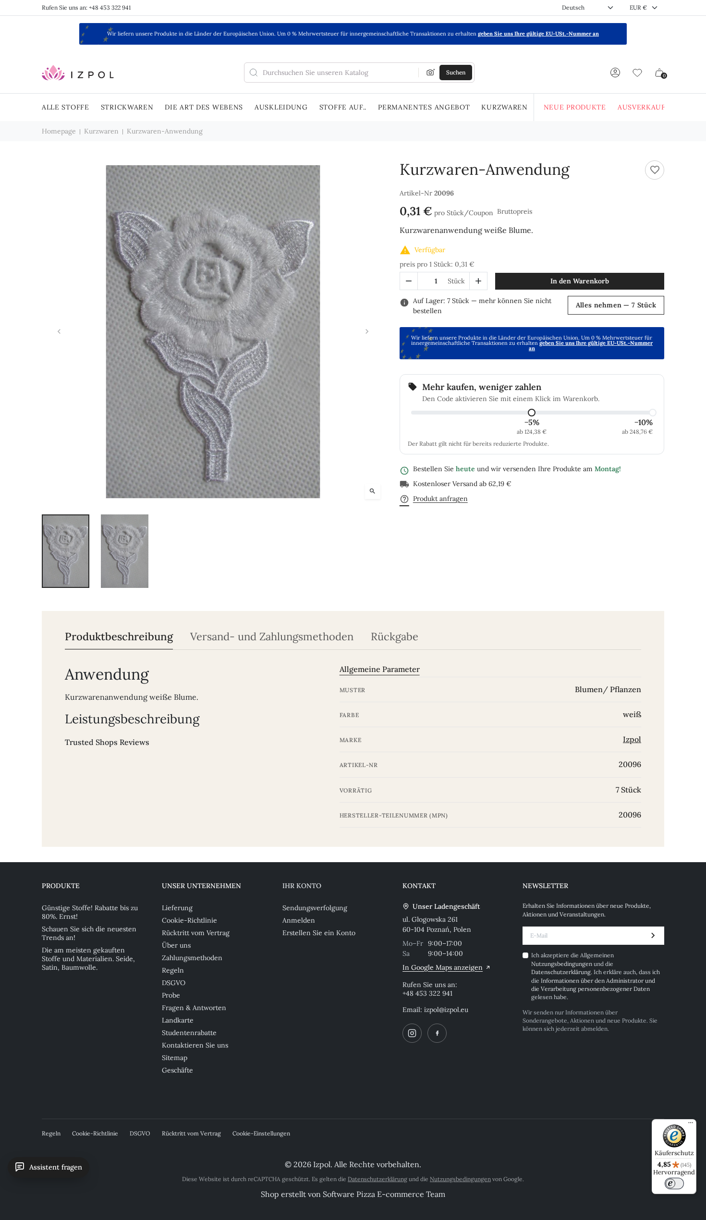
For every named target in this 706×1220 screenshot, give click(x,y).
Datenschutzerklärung (561, 972)
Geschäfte (177, 1070)
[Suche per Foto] (430, 72)
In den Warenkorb (579, 281)
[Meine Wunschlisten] (637, 72)
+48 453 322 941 (427, 993)
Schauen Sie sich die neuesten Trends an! (89, 933)
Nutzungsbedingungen (562, 963)
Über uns (176, 945)
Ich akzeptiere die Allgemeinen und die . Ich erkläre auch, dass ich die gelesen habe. (595, 976)
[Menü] (690, 1125)
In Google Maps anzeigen (442, 967)
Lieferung (177, 907)
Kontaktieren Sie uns (195, 1045)
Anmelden (298, 920)
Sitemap (174, 1057)
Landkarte (178, 1020)
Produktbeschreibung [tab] (119, 636)
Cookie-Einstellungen (261, 1133)
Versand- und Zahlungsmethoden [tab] (271, 636)
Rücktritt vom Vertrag (196, 932)
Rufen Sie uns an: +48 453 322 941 (86, 7)
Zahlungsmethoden (192, 957)
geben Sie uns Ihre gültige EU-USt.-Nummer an (538, 33)
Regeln (173, 970)
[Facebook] (437, 1033)
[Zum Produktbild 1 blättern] (65, 551)
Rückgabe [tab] (394, 636)
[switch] (674, 1183)
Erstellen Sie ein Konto (318, 932)
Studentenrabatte (189, 1032)
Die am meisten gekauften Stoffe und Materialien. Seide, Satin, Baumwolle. (88, 959)
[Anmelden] (615, 72)
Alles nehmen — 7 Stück (616, 305)
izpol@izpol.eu (446, 1009)
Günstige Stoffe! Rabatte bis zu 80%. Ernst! (90, 912)
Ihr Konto (301, 885)
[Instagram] (412, 1033)
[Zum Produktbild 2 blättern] (124, 551)
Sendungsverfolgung (314, 907)
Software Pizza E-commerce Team (384, 1194)
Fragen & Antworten (194, 1007)
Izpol (632, 739)
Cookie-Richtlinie (189, 920)
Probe (171, 995)
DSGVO (173, 982)
